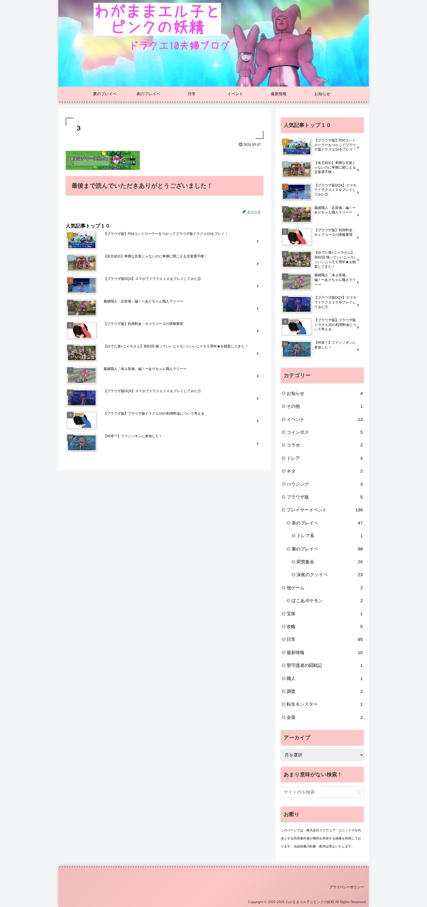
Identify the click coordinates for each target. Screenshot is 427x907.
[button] (358, 792)
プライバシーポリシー (346, 887)
